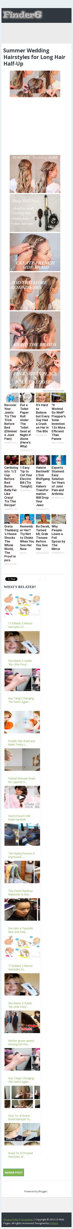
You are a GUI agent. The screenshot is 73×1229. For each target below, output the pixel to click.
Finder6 (54, 1223)
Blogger (43, 1191)
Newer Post (14, 1172)
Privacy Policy (11, 1219)
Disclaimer (27, 1219)
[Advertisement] (35, 124)
